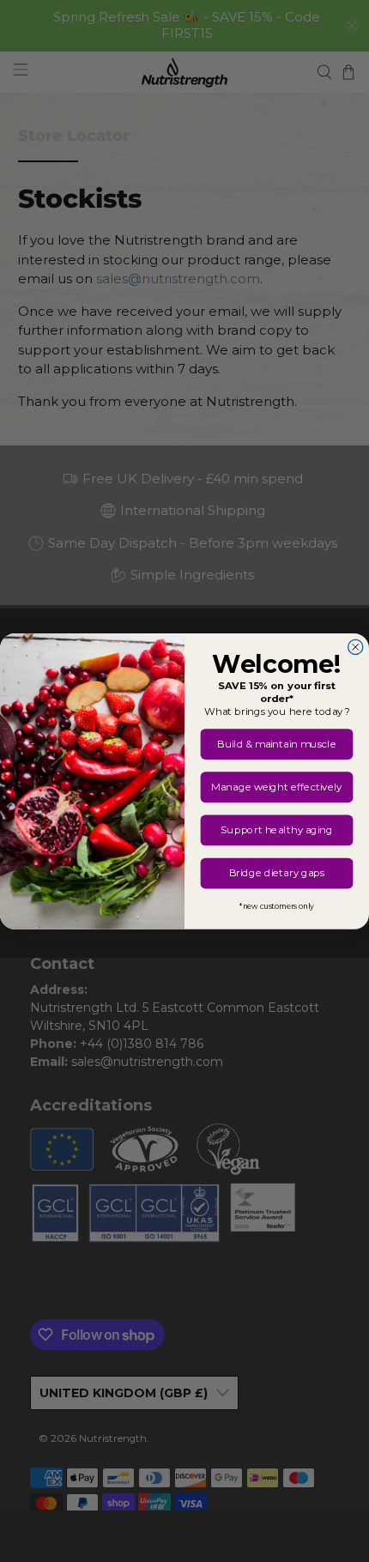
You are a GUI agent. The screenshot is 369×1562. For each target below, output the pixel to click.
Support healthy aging (277, 830)
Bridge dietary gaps (277, 873)
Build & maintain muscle (276, 743)
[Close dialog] (355, 646)
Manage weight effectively (276, 787)
